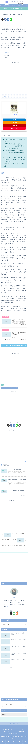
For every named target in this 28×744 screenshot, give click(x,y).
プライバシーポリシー (14, 733)
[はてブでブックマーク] (8, 19)
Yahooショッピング (15, 128)
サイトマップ (7, 731)
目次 (6, 52)
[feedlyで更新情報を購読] (14, 613)
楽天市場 (15, 125)
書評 (3, 387)
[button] (19, 425)
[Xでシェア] (2, 19)
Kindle (14, 119)
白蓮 (14, 597)
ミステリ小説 (15, 387)
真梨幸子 (8, 387)
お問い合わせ (21, 731)
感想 (6, 57)
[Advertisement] (14, 77)
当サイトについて (21, 729)
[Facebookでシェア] (5, 19)
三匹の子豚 (6, 55)
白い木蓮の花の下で (7, 729)
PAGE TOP (14, 723)
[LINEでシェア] (11, 19)
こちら (15, 604)
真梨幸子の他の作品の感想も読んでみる (14, 345)
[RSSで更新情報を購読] (17, 613)
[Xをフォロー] (11, 613)
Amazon (15, 122)
